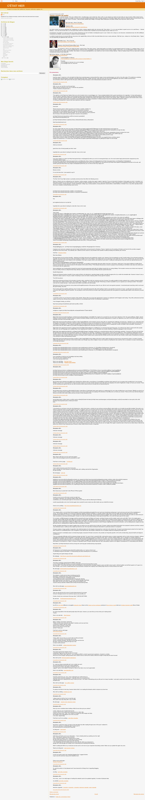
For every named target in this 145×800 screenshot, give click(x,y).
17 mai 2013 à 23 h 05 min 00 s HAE (59, 607)
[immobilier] (12, 79)
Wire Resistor (67, 615)
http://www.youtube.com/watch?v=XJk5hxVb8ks (68, 46)
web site (63, 472)
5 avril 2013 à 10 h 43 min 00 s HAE (59, 545)
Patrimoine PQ (4, 65)
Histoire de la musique (7, 50)
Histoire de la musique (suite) (8, 45)
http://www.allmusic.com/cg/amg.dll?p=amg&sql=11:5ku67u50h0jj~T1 (76, 58)
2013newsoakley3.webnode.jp (68, 657)
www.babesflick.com (68, 670)
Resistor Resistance (58, 761)
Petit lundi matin (6, 47)
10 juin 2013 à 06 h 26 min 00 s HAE (59, 750)
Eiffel (3, 14)
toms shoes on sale (111, 605)
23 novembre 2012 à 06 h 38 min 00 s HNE (61, 312)
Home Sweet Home (6, 52)
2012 (3, 28)
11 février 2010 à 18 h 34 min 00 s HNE (60, 90)
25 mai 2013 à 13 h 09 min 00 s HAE (59, 660)
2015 (3, 24)
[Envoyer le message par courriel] (60, 68)
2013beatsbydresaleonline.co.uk (68, 598)
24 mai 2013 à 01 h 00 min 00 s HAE (59, 647)
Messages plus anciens (139, 794)
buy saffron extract (69, 682)
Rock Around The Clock (7, 44)
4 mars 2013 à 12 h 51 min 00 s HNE (60, 486)
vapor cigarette (92, 787)
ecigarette (70, 787)
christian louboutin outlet (127, 605)
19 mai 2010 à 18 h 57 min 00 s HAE (59, 174)
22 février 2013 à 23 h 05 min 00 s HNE (60, 463)
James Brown (5, 41)
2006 (3, 35)
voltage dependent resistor (69, 645)
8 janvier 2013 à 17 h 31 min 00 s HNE (60, 377)
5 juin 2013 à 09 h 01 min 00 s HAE (59, 720)
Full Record (69, 461)
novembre (5, 57)
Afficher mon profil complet (6, 18)
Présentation (5, 54)
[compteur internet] (5, 79)
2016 (3, 23)
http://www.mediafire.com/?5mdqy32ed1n (75, 23)
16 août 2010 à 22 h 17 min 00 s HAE (60, 242)
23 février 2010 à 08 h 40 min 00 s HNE (60, 102)
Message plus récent (54, 794)
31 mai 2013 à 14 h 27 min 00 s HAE (59, 672)
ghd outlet (60, 605)
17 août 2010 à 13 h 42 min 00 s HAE (60, 293)
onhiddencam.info (67, 691)
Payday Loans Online (70, 362)
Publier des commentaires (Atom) (63, 796)
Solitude (4, 53)
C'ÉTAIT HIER (15, 5)
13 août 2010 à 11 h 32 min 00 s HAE (60, 208)
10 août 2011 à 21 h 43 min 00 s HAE (60, 306)
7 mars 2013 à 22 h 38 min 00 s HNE (60, 493)
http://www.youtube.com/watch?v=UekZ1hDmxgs (76, 27)
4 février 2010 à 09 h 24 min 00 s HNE (60, 82)
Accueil (96, 794)
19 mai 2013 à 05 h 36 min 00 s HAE (59, 633)
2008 (3, 33)
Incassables (3, 63)
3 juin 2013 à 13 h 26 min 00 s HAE (59, 694)
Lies (4, 49)
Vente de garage (4, 67)
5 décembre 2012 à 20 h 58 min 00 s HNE (60, 343)
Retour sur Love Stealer (7, 46)
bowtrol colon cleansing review (68, 701)
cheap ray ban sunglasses (94, 605)
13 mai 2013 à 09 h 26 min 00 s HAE (59, 600)
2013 (3, 27)
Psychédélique (4, 66)
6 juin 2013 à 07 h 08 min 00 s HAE (59, 731)
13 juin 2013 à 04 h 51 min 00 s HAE (59, 774)
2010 (3, 30)
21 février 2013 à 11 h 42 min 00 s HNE (60, 452)
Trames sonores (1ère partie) (8, 40)
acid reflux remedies (73, 718)
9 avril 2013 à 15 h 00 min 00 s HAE (59, 558)
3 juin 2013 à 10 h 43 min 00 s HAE (59, 685)
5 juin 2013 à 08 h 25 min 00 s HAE (59, 704)
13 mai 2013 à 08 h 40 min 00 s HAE (59, 588)
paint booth (63, 729)
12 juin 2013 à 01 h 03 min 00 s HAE (59, 764)
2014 (3, 26)
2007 (3, 34)
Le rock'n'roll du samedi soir (8, 43)
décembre (5, 36)
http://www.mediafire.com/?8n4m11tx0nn (58, 55)
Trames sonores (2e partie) (8, 39)
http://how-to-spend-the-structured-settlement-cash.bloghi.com (75, 556)
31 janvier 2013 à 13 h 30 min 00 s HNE (60, 395)
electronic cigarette (83, 787)
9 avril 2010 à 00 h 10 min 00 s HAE (59, 154)
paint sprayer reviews (69, 748)
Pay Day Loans (68, 361)
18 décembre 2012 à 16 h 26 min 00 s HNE (61, 364)
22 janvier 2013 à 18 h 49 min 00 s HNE (60, 386)
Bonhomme (5, 55)
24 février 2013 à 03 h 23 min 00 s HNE (60, 475)
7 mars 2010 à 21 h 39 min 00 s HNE (60, 124)
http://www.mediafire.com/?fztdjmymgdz (67, 41)
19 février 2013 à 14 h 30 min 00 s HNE (60, 426)
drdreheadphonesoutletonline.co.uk (68, 568)
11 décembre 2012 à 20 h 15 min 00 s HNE (61, 352)
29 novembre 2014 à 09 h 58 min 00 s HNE (61, 789)
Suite (4, 56)
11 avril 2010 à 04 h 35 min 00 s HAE (59, 165)
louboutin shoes (77, 605)
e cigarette (65, 787)
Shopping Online (62, 252)
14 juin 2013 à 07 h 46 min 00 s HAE (59, 783)
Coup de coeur (5, 51)
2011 (3, 29)
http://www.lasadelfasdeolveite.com (72, 505)
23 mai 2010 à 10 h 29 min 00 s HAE (59, 194)
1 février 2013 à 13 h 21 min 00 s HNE (60, 404)
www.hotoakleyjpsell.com (70, 586)
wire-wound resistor (57, 631)
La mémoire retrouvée (5, 64)
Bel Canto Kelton (6, 42)
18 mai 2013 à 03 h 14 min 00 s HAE (59, 617)
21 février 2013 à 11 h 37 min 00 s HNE (60, 439)
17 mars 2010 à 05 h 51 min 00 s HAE (60, 140)
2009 (3, 32)
